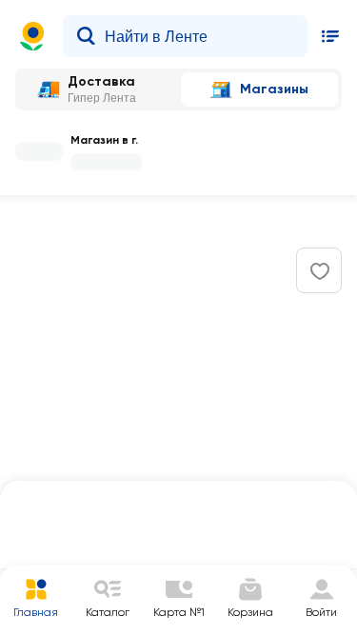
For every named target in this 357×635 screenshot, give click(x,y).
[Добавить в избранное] (320, 271)
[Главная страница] (32, 36)
